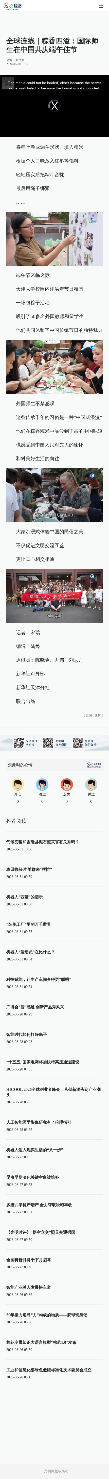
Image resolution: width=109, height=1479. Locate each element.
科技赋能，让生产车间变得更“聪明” (38, 979)
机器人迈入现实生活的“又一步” (34, 1150)
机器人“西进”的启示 (24, 897)
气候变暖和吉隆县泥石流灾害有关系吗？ (42, 842)
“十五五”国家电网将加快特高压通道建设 (42, 1062)
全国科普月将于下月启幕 (28, 1260)
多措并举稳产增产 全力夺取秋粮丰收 (39, 1205)
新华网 (20, 60)
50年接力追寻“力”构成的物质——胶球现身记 (46, 1315)
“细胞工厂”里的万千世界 (28, 924)
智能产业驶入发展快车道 (28, 1287)
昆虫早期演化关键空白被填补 (32, 1177)
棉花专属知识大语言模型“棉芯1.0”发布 (41, 1342)
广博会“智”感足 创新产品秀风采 (35, 1007)
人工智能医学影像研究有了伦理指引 (38, 1122)
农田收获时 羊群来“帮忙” (29, 869)
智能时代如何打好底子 (26, 1034)
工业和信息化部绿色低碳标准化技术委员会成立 (49, 1370)
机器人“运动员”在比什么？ (30, 952)
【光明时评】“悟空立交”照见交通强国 (40, 1232)
